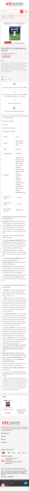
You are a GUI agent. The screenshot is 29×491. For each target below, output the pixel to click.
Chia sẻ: (3, 77)
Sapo (9, 485)
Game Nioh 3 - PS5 (8, 409)
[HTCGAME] (14, 4)
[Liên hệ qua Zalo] (26, 483)
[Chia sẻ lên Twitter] (6, 80)
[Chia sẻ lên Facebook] (2, 80)
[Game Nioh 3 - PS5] (7, 404)
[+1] (10, 80)
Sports (17, 136)
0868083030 (8, 460)
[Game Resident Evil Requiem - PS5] (21, 404)
